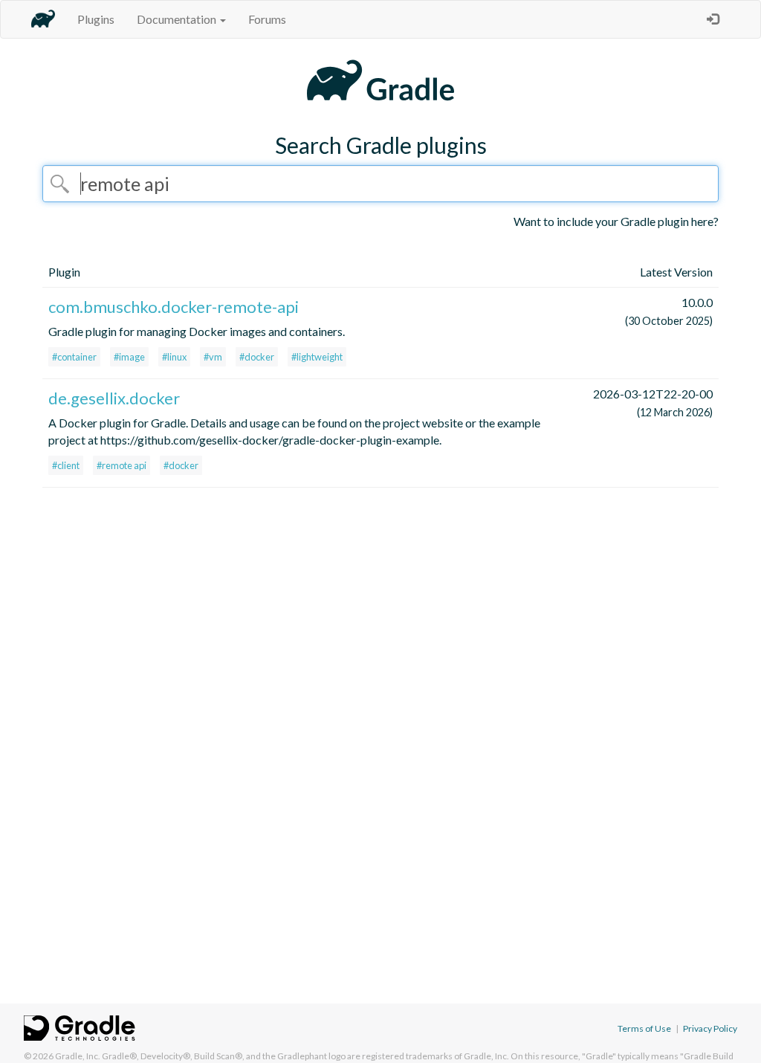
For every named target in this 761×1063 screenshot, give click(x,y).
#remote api (121, 465)
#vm (213, 357)
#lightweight (317, 357)
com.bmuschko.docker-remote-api (173, 307)
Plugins (95, 19)
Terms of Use (644, 1028)
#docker (256, 357)
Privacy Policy (710, 1028)
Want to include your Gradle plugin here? (616, 221)
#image (129, 357)
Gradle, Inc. (77, 1056)
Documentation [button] (177, 19)
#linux (174, 357)
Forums (267, 19)
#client (66, 465)
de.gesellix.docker (114, 398)
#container (74, 357)
